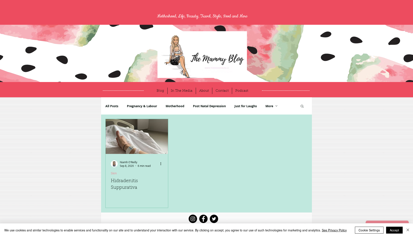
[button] (302, 106)
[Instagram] (193, 219)
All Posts (111, 106)
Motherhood (175, 106)
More (269, 106)
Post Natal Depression (209, 106)
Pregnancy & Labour (142, 106)
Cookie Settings (369, 230)
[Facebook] (203, 219)
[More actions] (162, 163)
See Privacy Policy (334, 230)
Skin (114, 173)
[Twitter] (214, 219)
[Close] (407, 230)
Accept (394, 230)
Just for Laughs (245, 106)
